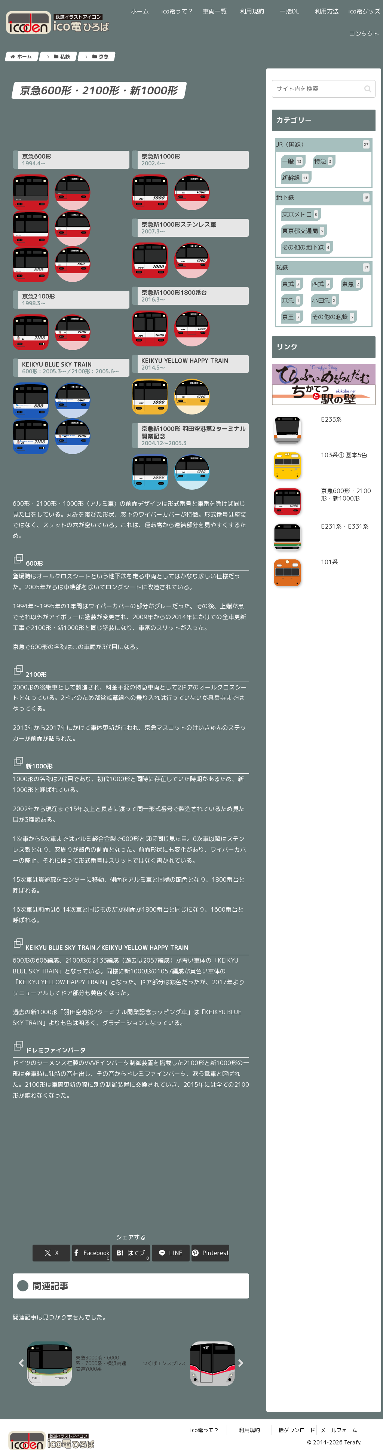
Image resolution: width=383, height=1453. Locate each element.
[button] (367, 89)
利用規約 (249, 1430)
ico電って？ (204, 1430)
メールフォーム (339, 1430)
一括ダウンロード (294, 1430)
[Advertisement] (131, 123)
